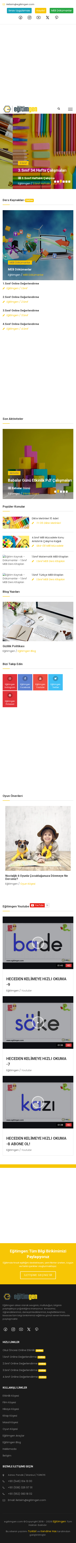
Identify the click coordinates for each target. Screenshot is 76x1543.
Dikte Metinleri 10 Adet (45, 518)
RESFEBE (18, 488)
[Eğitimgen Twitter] (47, 17)
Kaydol (41, 10)
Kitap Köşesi (10, 1415)
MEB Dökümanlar (61, 10)
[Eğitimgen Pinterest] (56, 17)
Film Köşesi (9, 1402)
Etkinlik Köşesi (31, 493)
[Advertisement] (38, 63)
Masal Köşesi (10, 1422)
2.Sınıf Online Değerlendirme (21, 297)
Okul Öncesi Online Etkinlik (23, 1350)
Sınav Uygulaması (19, 10)
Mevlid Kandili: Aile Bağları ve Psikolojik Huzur (33, 646)
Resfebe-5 (17, 480)
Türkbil (32, 1531)
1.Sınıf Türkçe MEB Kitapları (47, 575)
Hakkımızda (9, 1449)
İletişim (7, 1455)
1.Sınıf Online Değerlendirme (21, 283)
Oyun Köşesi (27, 880)
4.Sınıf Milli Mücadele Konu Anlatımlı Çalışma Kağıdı (48, 539)
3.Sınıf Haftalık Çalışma (25, 178)
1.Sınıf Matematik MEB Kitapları (50, 556)
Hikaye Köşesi (11, 1409)
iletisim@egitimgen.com (20, 4)
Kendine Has (49, 1531)
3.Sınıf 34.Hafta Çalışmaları (29, 170)
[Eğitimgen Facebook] (20, 17)
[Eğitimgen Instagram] (29, 17)
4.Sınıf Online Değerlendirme (21, 324)
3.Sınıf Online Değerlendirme (21, 310)
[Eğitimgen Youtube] (38, 17)
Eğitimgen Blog (27, 651)
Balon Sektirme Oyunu (20, 875)
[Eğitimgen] (20, 1298)
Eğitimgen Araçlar (13, 1435)
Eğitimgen (60, 1521)
